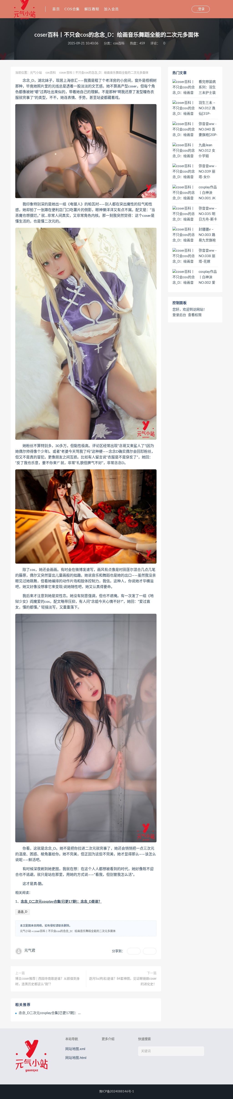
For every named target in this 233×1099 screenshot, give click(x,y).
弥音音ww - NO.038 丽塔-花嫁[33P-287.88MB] (208, 256)
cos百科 (118, 43)
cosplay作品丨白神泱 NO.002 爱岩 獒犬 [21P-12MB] (208, 277)
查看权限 (195, 315)
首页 (56, 9)
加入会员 (111, 9)
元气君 (29, 950)
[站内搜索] (187, 9)
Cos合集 (72, 9)
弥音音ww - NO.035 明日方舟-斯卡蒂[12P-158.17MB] (208, 214)
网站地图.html (75, 1058)
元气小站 (36, 72)
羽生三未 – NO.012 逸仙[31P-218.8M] (207, 108)
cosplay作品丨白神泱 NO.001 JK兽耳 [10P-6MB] (208, 193)
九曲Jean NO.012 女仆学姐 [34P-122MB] (207, 150)
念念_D (22, 911)
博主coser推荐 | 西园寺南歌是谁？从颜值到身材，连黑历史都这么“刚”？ (47, 981)
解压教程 (91, 9)
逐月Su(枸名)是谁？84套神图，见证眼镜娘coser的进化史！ (123, 981)
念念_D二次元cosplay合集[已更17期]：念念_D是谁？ (61, 901)
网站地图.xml (75, 1049)
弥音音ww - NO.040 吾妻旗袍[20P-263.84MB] (208, 129)
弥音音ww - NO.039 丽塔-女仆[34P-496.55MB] (208, 171)
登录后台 (179, 315)
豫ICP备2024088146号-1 (116, 1091)
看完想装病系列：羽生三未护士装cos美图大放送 (208, 87)
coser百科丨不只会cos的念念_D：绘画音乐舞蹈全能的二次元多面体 (74, 931)
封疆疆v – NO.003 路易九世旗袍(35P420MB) (208, 235)
